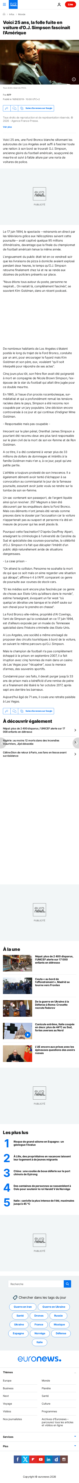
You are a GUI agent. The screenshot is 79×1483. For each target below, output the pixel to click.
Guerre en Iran (23, 1306)
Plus (5, 1446)
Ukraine (19, 1324)
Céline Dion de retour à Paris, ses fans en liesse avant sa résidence (35, 754)
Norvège (40, 1333)
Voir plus (7, 126)
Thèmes (8, 1372)
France (39, 1324)
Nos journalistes (12, 1419)
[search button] (67, 1284)
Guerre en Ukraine (53, 1306)
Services (8, 1437)
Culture (46, 1403)
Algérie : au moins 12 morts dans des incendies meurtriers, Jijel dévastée (31, 742)
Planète (46, 1388)
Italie (40, 1342)
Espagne (18, 1333)
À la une (11, 949)
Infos (11, 14)
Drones (39, 1315)
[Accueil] (4, 14)
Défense (61, 1333)
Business (8, 1388)
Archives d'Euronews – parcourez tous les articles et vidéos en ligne (57, 1422)
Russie (58, 1315)
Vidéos (7, 1411)
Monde (21, 14)
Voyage (7, 1403)
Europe (7, 1380)
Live (70, 4)
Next (6, 1396)
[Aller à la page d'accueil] (13, 4)
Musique (59, 1324)
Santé (20, 1315)
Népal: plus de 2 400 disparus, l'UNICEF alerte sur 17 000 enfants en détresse (34, 730)
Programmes (49, 1411)
